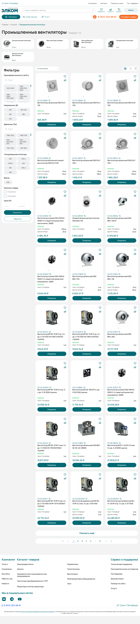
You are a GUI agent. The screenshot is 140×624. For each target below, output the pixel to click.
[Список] (130, 68)
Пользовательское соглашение (124, 569)
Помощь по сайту (117, 3)
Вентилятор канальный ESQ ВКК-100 (84, 277)
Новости (5, 583)
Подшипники (72, 564)
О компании (92, 3)
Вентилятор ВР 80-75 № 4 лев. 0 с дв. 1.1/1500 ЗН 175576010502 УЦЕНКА (51, 447)
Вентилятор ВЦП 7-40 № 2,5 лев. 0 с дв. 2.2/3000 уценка (121, 446)
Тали (69, 584)
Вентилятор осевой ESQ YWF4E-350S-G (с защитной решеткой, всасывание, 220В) (51, 278)
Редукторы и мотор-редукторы (30, 586)
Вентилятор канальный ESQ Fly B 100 (121, 104)
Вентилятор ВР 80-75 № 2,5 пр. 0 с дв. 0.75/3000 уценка (51, 391)
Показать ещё (86, 533)
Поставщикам (116, 574)
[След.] (106, 541)
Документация (117, 579)
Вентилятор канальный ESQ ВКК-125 (119, 277)
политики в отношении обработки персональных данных (36, 611)
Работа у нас (7, 579)
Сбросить (18, 219)
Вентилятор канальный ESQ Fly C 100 (86, 104)
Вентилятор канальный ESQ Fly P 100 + (86, 161)
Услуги (5, 564)
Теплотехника (73, 569)
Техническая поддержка (121, 564)
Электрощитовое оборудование (81, 579)
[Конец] (111, 541)
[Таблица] (135, 68)
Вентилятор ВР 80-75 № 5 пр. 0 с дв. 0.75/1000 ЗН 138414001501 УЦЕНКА (51, 336)
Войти (131, 10)
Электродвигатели (25, 564)
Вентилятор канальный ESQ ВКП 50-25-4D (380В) (86, 446)
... (95, 541)
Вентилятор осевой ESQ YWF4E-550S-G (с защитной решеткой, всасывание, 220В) (121, 392)
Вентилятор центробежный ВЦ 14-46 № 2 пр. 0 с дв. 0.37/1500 (120, 502)
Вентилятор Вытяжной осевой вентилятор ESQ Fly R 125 (50, 161)
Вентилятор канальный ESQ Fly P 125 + (121, 161)
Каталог (14, 24)
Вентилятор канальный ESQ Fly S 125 (51, 104)
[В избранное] (65, 76)
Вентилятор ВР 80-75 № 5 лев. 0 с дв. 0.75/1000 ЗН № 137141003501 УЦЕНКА (51, 503)
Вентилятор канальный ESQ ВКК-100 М (119, 219)
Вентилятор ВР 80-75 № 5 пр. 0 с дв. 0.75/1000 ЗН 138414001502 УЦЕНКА (86, 336)
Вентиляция (72, 574)
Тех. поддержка (132, 3)
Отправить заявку (128, 17)
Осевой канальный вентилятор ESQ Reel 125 (85, 219)
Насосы (20, 569)
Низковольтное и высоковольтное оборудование (32, 575)
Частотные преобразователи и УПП (32, 581)
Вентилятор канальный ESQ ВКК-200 (119, 335)
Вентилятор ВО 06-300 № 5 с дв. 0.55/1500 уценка (86, 391)
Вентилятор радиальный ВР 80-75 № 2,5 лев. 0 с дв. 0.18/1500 (86, 502)
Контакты (104, 3)
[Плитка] (125, 68)
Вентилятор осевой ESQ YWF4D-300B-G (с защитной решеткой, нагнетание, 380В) (51, 220)
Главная (5, 24)
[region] (17, 93)
